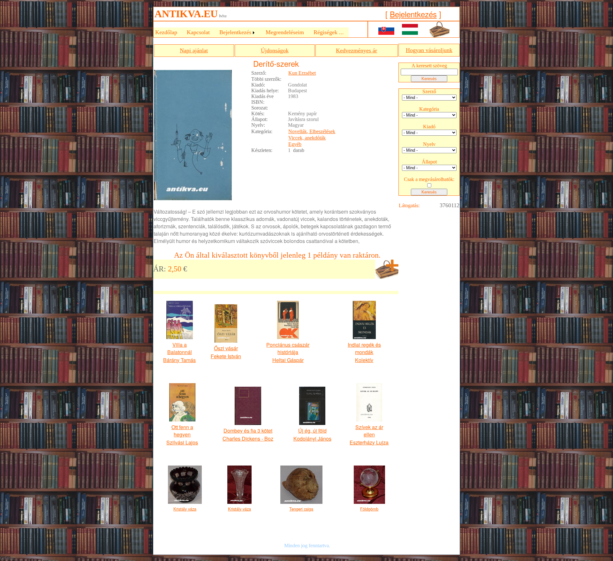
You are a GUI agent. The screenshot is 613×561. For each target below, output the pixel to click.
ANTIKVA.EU (186, 13)
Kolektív (364, 360)
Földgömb (369, 509)
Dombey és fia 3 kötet (247, 430)
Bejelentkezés (413, 13)
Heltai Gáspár (288, 360)
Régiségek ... (329, 32)
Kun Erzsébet (302, 73)
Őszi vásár (226, 348)
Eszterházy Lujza (369, 442)
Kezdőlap (166, 32)
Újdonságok (275, 50)
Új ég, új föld (312, 430)
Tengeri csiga (301, 509)
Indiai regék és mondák (364, 348)
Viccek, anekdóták (307, 137)
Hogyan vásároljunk (429, 50)
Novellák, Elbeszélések (311, 131)
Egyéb (294, 144)
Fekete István (226, 356)
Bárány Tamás (179, 360)
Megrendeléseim (285, 32)
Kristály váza (184, 509)
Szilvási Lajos (182, 442)
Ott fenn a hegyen (182, 430)
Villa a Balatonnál (179, 348)
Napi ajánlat (194, 50)
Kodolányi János (312, 438)
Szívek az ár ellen (369, 430)
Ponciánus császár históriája (287, 348)
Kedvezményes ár (356, 50)
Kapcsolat (198, 32)
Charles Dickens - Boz (248, 438)
